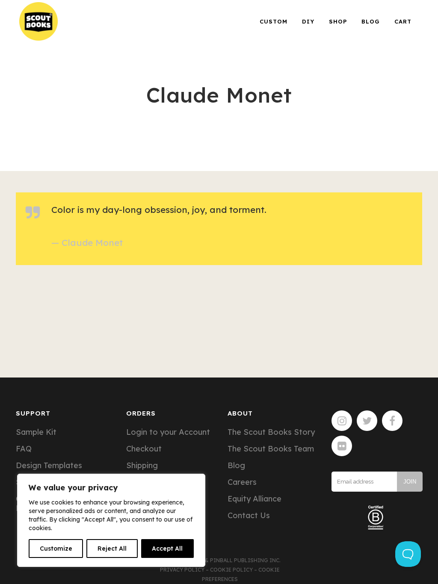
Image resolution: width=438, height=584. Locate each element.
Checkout (144, 449)
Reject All (112, 548)
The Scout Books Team (271, 449)
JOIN (409, 481)
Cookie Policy (231, 569)
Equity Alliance (254, 499)
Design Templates (49, 465)
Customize (56, 548)
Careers (242, 482)
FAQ (24, 449)
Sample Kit (36, 432)
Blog (236, 465)
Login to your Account (168, 432)
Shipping (142, 465)
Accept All (167, 548)
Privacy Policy (182, 569)
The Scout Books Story (271, 432)
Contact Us (249, 515)
